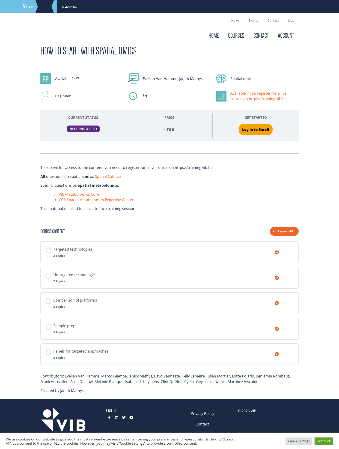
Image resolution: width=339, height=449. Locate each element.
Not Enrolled (83, 128)
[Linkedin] (116, 417)
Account (286, 35)
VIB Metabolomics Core (79, 194)
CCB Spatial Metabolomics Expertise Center (96, 199)
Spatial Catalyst (108, 176)
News (235, 20)
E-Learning (69, 6)
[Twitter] (124, 417)
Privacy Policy (202, 413)
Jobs (291, 20)
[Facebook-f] (109, 417)
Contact (273, 20)
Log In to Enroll (255, 129)
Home (214, 35)
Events (253, 20)
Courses (236, 35)
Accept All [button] (323, 441)
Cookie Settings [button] (298, 441)
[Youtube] (131, 417)
